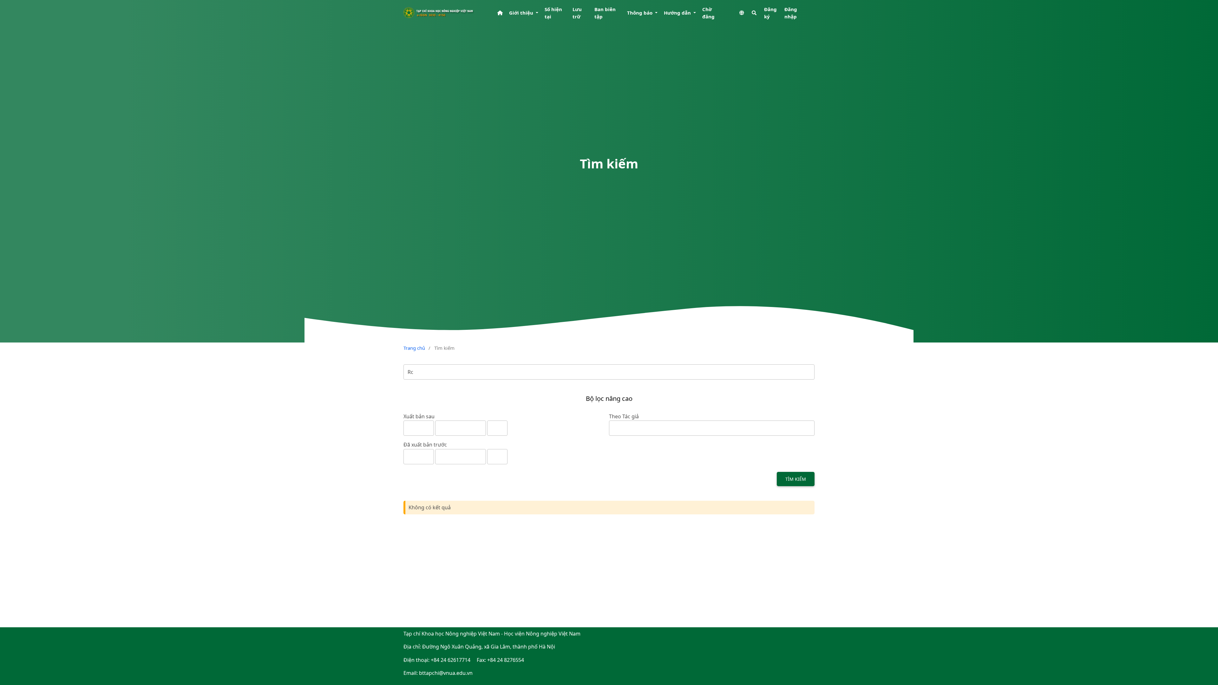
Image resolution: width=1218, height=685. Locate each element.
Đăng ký (770, 13)
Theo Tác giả (624, 416)
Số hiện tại (553, 13)
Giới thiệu (521, 13)
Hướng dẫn (678, 13)
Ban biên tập (605, 13)
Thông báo (640, 13)
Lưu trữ (577, 13)
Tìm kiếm (795, 479)
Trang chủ (414, 348)
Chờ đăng (708, 13)
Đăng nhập (790, 13)
